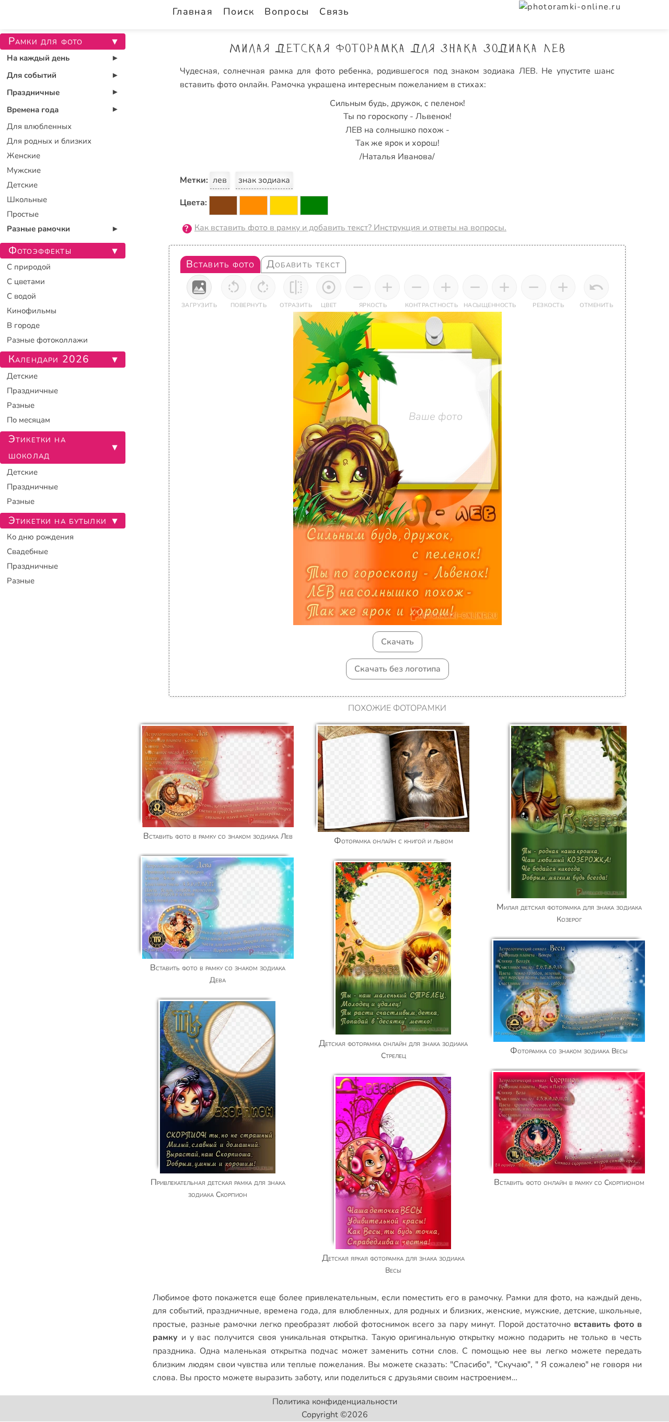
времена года (291, 1311)
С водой (21, 296)
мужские (542, 1311)
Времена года (33, 109)
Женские (23, 155)
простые (169, 1324)
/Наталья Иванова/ (397, 156)
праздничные (232, 1311)
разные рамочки (224, 1324)
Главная (192, 11)
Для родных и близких (49, 141)
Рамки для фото (538, 1297)
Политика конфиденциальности (334, 1401)
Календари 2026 (48, 359)
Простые (23, 214)
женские (503, 1311)
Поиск (238, 11)
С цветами (26, 281)
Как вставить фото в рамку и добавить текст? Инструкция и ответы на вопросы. (350, 227)
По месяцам (28, 420)
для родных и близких (438, 1311)
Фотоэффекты (40, 250)
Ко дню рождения (40, 537)
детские (579, 1311)
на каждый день (607, 1297)
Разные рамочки (38, 229)
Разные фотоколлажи (47, 340)
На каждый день (38, 58)
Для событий (31, 75)
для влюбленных (355, 1311)
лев (220, 180)
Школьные (27, 199)
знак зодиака (264, 180)
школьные (619, 1311)
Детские (22, 185)
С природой (29, 267)
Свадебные (27, 551)
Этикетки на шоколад (37, 447)
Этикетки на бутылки (57, 520)
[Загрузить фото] (199, 287)
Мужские (24, 170)
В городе (23, 325)
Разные (20, 405)
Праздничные (33, 92)
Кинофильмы (31, 310)
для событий (177, 1311)
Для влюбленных (39, 126)
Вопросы (286, 11)
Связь (334, 11)
